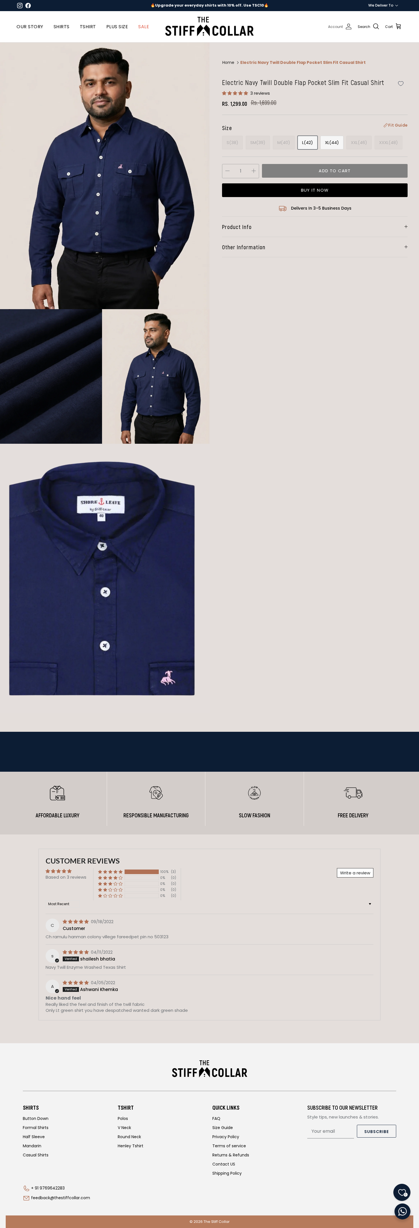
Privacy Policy (225, 1137)
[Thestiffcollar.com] (209, 27)
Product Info (237, 226)
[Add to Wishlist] (401, 84)
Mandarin (32, 1146)
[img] (76, 922)
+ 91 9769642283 (48, 1188)
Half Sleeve (34, 1137)
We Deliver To (380, 5)
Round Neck (129, 1137)
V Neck (124, 1127)
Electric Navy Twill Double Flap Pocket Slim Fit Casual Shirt (303, 62)
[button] (235, 93)
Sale (143, 26)
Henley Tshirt (130, 1146)
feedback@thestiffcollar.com (60, 1198)
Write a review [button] (355, 873)
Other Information (243, 247)
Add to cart (335, 171)
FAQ (216, 1118)
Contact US (223, 1164)
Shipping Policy (227, 1173)
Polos (123, 1118)
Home (228, 62)
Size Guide (222, 1127)
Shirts (62, 26)
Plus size (117, 26)
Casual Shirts (35, 1155)
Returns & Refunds (230, 1155)
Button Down (35, 1118)
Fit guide (398, 125)
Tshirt (88, 26)
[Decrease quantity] (227, 171)
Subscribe (376, 1131)
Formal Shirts (35, 1127)
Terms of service (229, 1146)
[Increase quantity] (253, 171)
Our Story (30, 26)
